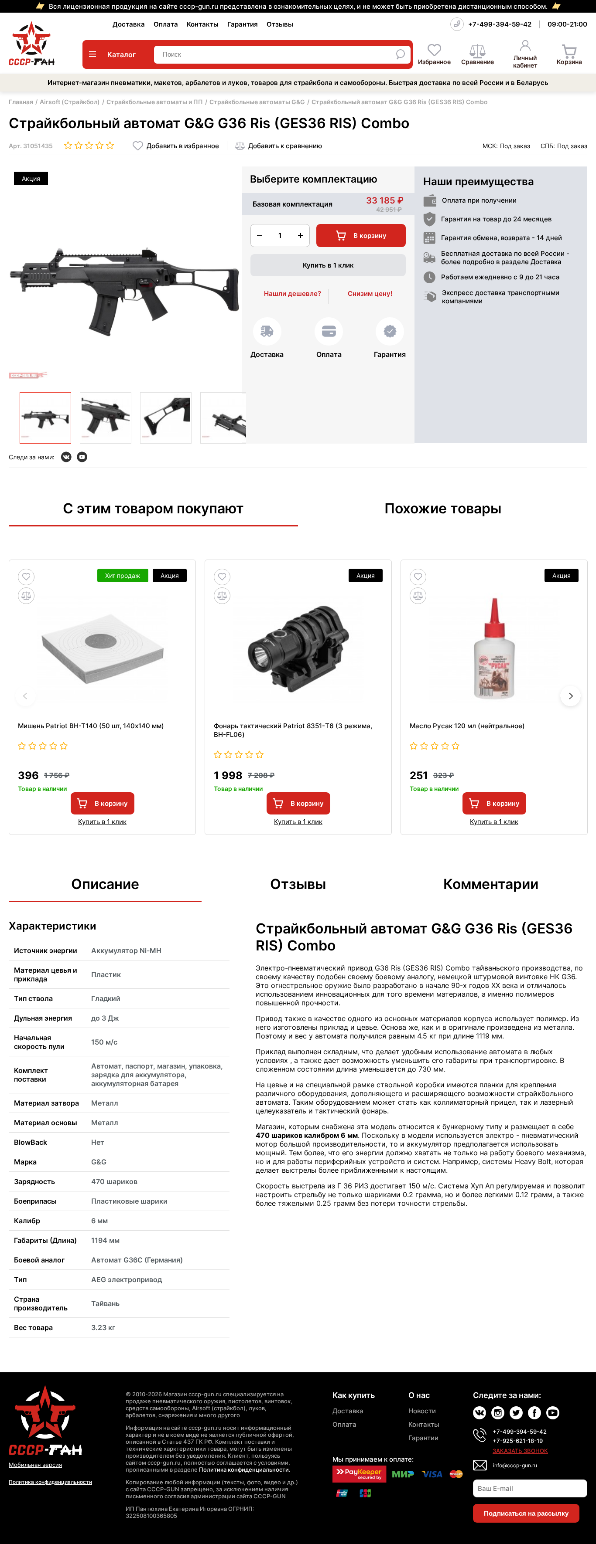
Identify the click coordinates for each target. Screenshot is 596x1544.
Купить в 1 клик (328, 265)
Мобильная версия (35, 1464)
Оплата (166, 24)
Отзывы (280, 24)
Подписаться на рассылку (526, 1513)
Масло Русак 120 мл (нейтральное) (467, 726)
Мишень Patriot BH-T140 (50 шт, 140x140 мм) (91, 726)
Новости (422, 1411)
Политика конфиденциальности (50, 1482)
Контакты (203, 24)
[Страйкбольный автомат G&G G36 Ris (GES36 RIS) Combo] (45, 418)
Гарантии (423, 1438)
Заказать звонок (520, 1450)
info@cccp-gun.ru (515, 1465)
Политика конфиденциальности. (245, 1469)
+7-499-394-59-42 (499, 24)
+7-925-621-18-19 (518, 1440)
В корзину (111, 803)
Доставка (129, 24)
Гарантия (242, 24)
